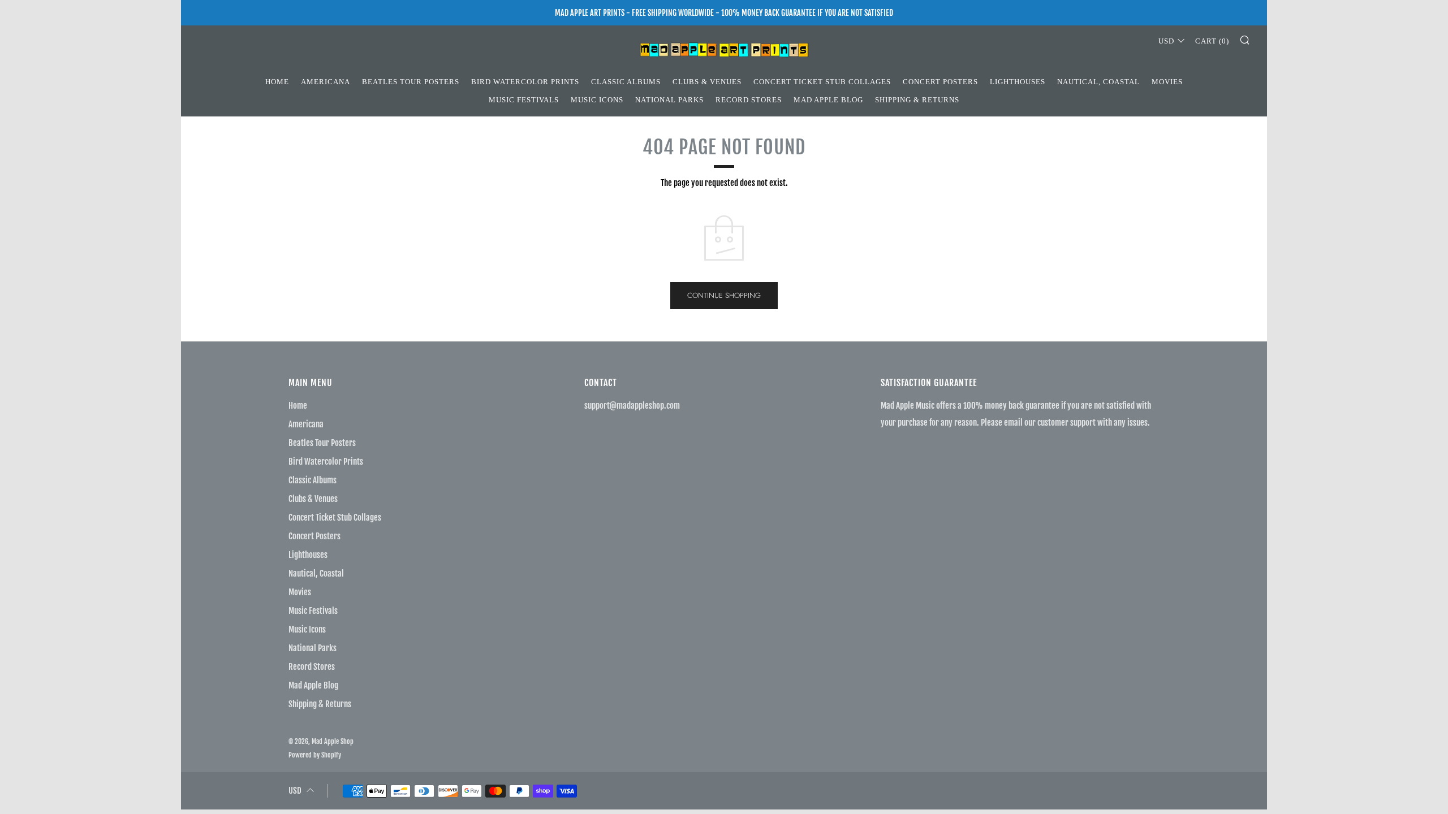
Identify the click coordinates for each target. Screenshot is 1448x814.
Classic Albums (626, 81)
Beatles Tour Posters (410, 81)
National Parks (669, 100)
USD (1166, 41)
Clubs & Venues (707, 81)
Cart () (1212, 41)
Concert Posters (940, 81)
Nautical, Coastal (1098, 81)
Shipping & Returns (917, 100)
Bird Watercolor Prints (525, 81)
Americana (325, 81)
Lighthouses (1017, 81)
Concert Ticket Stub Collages (822, 81)
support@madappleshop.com (632, 405)
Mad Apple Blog (828, 100)
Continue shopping (724, 295)
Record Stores (749, 100)
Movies (1167, 81)
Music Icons (597, 100)
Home (277, 81)
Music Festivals (524, 100)
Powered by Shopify (314, 755)
